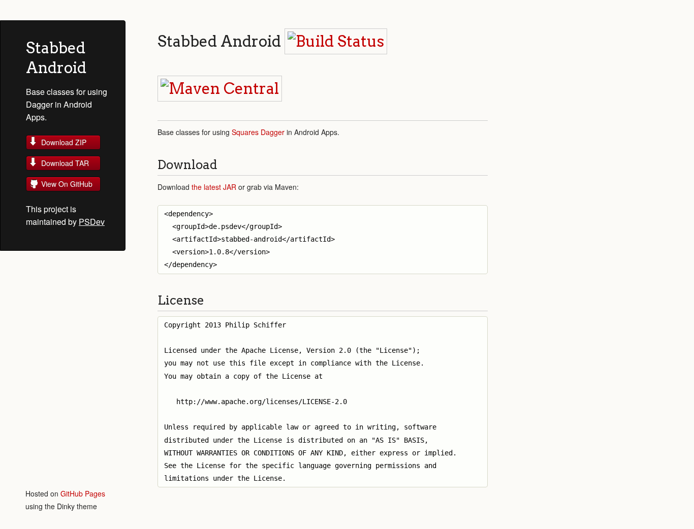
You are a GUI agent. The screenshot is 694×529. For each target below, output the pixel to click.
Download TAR (65, 163)
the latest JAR (214, 187)
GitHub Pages (82, 493)
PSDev (92, 221)
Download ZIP (63, 142)
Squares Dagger (258, 132)
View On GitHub (66, 184)
